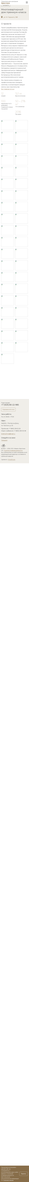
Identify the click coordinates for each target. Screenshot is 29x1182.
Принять (23, 1173)
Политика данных (8, 1180)
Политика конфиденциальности (13, 450)
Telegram (4, 440)
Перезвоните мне (8, 409)
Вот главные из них (7, 89)
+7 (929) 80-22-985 (10, 405)
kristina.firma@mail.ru (8, 434)
